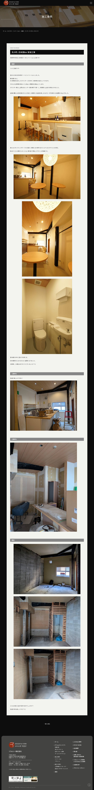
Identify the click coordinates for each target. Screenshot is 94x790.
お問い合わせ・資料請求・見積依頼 (79, 755)
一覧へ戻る (47, 724)
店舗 (22, 31)
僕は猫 (75, 751)
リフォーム (57, 761)
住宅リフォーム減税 (59, 751)
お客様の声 (77, 765)
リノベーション (16, 31)
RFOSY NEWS (78, 745)
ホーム (4, 31)
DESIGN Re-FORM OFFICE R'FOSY (11, 3)
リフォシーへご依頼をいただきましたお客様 (79, 760)
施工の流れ (58, 764)
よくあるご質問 (77, 742)
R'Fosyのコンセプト (60, 745)
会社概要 (76, 748)
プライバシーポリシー (79, 768)
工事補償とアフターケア (60, 766)
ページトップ (89, 784)
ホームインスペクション (60, 753)
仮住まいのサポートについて (61, 768)
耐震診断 (57, 747)
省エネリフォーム (59, 749)
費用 (56, 772)
